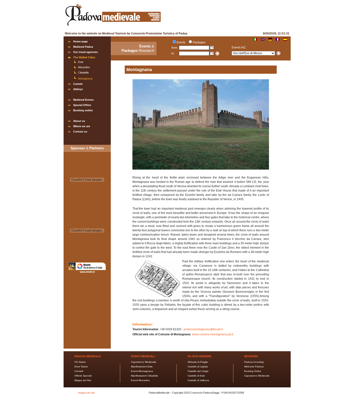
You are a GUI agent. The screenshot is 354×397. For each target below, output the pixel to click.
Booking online (83, 110)
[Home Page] (113, 26)
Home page (80, 41)
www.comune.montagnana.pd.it (212, 334)
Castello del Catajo (198, 371)
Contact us (80, 131)
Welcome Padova (254, 366)
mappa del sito (86, 392)
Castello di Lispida (198, 366)
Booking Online (252, 371)
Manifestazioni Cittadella (144, 375)
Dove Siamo (81, 366)
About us (79, 120)
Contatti (78, 371)
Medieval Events (83, 99)
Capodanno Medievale (143, 362)
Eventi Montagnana (142, 371)
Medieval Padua (83, 46)
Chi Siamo (80, 362)
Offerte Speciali (83, 375)
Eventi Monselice (140, 380)
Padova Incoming (254, 362)
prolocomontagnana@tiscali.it (203, 329)
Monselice (84, 67)
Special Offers (82, 105)
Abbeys (78, 89)
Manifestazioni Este (142, 366)
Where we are (81, 126)
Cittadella (83, 72)
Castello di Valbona (198, 380)
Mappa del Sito (82, 380)
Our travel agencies (85, 52)
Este (80, 61)
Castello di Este (196, 375)
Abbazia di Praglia (198, 362)
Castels (78, 83)
